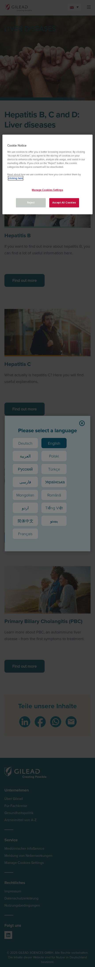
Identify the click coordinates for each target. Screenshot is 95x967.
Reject (31, 203)
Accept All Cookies (64, 203)
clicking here (15, 178)
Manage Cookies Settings (47, 190)
